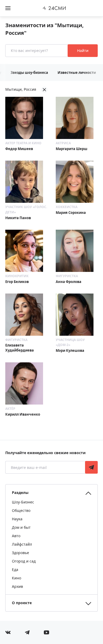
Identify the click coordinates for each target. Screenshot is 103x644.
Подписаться (91, 467)
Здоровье (20, 552)
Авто (16, 535)
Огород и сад (24, 561)
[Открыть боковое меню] (8, 8)
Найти (82, 50)
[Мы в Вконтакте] (8, 632)
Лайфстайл (22, 544)
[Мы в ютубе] (46, 632)
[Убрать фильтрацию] (44, 89)
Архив (17, 586)
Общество (21, 510)
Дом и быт (21, 527)
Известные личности (77, 72)
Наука (17, 518)
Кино (16, 577)
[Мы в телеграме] (27, 632)
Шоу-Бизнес (23, 501)
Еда (15, 569)
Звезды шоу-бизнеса (29, 72)
